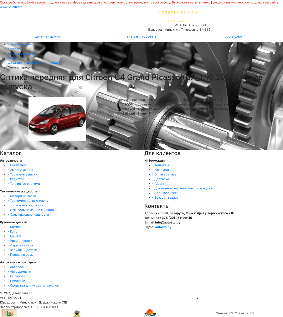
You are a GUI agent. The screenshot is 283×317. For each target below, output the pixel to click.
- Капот (13, 231)
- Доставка (160, 179)
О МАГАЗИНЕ (235, 37)
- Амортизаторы (20, 170)
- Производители (165, 193)
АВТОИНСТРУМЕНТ (141, 37)
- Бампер (15, 227)
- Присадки (16, 281)
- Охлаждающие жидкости (28, 214)
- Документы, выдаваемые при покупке (182, 188)
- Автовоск (16, 267)
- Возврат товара (165, 197)
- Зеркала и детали (22, 250)
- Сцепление (17, 165)
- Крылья (14, 236)
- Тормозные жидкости (26, 205)
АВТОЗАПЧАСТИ (47, 37)
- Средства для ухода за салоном (33, 285)
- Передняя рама (20, 254)
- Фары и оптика (20, 245)
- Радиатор (16, 179)
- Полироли (16, 276)
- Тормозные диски (22, 174)
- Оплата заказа (164, 174)
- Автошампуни (19, 271)
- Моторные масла (22, 196)
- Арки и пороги (20, 241)
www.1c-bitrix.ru (11, 7)
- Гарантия (160, 183)
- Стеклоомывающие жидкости (32, 210)
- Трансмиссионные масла (28, 200)
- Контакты (160, 165)
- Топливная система (24, 183)
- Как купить (161, 170)
